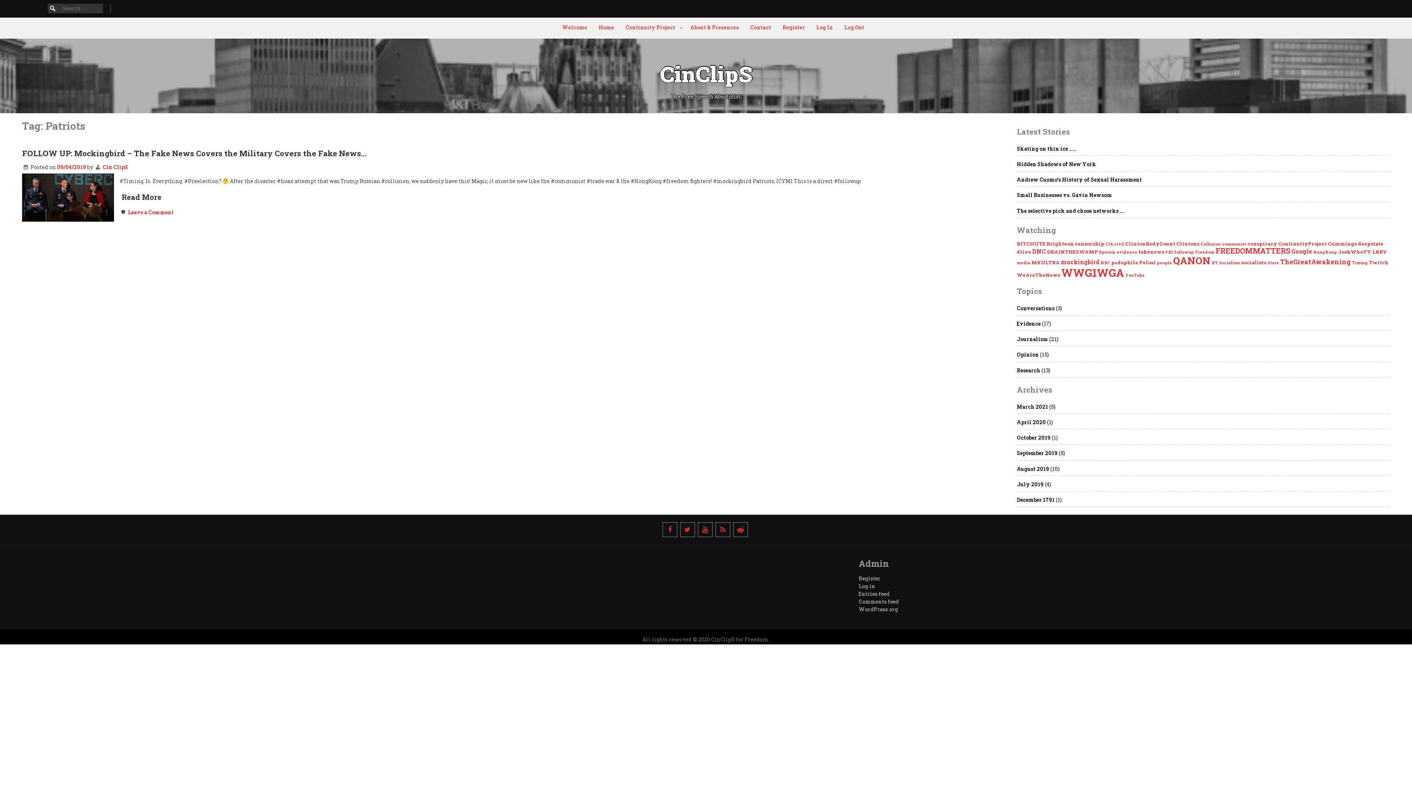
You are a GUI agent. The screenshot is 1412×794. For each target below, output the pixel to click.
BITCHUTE (1031, 243)
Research (1028, 370)
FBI (1169, 252)
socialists (1253, 262)
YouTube (1135, 275)
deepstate (1370, 243)
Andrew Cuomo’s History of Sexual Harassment (1079, 179)
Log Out (854, 27)
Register (793, 27)
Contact (760, 27)
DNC (1039, 251)
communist (1234, 244)
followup (1184, 252)
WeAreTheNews (1038, 275)
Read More (141, 197)
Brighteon (1060, 243)
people (1164, 262)
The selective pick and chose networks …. (1071, 210)
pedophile (1124, 262)
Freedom (1205, 252)
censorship (1089, 243)
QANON (1191, 260)
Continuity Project (650, 27)
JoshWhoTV (1354, 251)
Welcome (574, 27)
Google (1301, 251)
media (1023, 262)
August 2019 (1033, 468)
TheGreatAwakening (1315, 261)
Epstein (1107, 252)
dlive (1024, 251)
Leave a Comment (150, 212)
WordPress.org (878, 609)
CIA (1109, 244)
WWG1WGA (1092, 272)
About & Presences (714, 27)
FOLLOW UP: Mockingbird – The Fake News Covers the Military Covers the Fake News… (194, 153)
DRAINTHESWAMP (1072, 251)
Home (606, 27)
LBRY (1379, 251)
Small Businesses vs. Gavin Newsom (1064, 195)
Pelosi (1147, 262)
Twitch (1378, 262)
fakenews (1151, 251)
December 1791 (1036, 499)
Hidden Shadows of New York (1056, 164)
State (1273, 262)
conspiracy (1262, 243)
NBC (1105, 262)
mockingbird (1080, 262)
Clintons (1187, 243)
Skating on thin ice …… (1046, 148)
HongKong (1325, 252)
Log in (867, 586)
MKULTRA (1045, 262)
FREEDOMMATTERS (1253, 250)
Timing (1360, 262)
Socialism (1229, 262)
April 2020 (1031, 422)
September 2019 (1037, 453)
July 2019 (1030, 484)
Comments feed (879, 601)
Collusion (1211, 244)
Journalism (1032, 339)
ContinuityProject (1302, 243)
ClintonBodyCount (1150, 243)
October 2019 (1034, 437)
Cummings (1342, 243)
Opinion (1028, 354)
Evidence (1029, 323)
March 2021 (1032, 406)
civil (1119, 244)
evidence (1127, 252)
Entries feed (874, 593)
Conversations (1036, 308)
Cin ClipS (115, 167)
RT (1215, 262)
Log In (824, 27)
